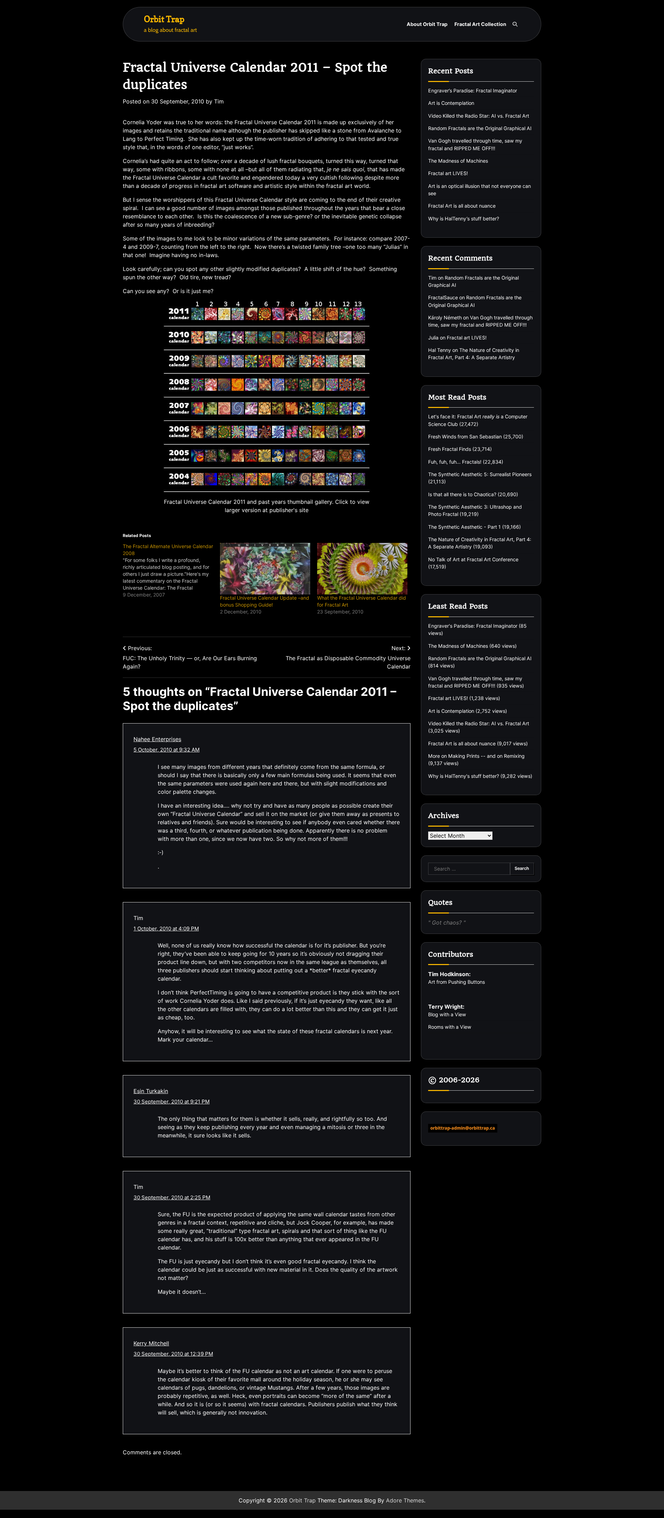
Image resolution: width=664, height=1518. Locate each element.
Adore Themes (405, 1500)
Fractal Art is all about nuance (462, 206)
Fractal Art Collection (480, 24)
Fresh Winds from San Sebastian (465, 436)
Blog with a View (447, 1014)
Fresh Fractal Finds (449, 449)
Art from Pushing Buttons (456, 982)
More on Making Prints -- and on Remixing (476, 756)
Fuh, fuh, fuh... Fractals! (454, 461)
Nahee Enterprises (157, 739)
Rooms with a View (449, 1027)
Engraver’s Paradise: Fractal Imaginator (472, 90)
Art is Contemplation (451, 103)
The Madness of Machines (458, 160)
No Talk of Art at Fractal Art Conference (473, 559)
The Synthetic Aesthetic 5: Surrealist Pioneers (480, 474)
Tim (219, 101)
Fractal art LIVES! (448, 173)
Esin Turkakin (150, 1091)
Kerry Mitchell (151, 1343)
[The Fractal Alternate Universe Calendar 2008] (171, 570)
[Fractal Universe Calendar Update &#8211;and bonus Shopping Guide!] (265, 568)
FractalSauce (443, 297)
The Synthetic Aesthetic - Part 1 (464, 526)
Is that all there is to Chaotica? (462, 494)
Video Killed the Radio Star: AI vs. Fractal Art (478, 115)
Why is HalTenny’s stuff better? (463, 218)
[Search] (515, 24)
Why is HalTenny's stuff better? (463, 776)
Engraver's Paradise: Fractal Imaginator (472, 625)
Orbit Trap (164, 18)
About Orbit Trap (427, 24)
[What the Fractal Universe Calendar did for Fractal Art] (362, 568)
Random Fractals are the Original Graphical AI (480, 128)
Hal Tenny (439, 350)
